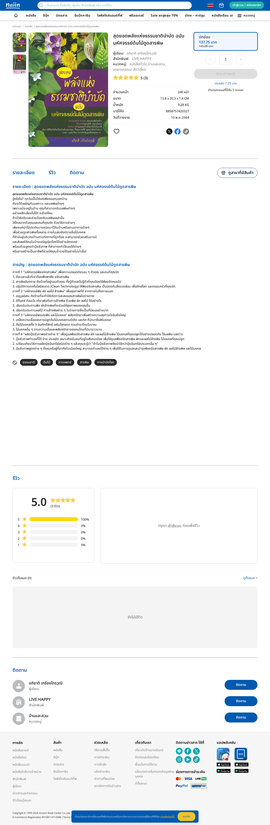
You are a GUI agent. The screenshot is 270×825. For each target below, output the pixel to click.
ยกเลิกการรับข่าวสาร (107, 786)
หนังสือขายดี (21, 750)
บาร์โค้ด (118, 111)
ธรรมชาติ (29, 362)
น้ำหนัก (118, 105)
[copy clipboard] (186, 131)
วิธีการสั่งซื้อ (102, 750)
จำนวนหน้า (120, 92)
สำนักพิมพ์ (19, 779)
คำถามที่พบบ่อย (104, 778)
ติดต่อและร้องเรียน (147, 757)
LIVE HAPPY (141, 58)
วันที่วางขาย (121, 117)
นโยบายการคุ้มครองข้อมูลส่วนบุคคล (154, 774)
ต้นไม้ (46, 362)
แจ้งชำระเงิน (102, 771)
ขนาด (117, 98)
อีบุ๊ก (46, 15)
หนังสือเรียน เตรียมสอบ (228, 15)
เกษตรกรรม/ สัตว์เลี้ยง (129, 69)
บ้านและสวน (156, 64)
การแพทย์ (65, 362)
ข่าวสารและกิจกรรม (25, 793)
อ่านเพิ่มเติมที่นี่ (167, 816)
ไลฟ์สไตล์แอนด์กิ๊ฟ (109, 15)
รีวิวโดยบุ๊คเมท (22, 800)
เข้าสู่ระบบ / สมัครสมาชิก (246, 5)
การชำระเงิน (102, 757)
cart (221, 5)
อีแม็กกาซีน (82, 15)
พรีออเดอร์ (136, 15)
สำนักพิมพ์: (121, 59)
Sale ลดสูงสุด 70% (164, 15)
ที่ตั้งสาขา (141, 783)
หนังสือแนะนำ (21, 764)
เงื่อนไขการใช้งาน (146, 764)
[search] (41, 5)
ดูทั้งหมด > (250, 578)
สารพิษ (84, 362)
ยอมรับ (186, 816)
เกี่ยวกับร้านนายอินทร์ (149, 750)
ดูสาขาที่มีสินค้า (240, 173)
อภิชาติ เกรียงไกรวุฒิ (142, 53)
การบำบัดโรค (105, 362)
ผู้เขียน (17, 786)
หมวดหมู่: (120, 64)
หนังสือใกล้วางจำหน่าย (27, 771)
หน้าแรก (17, 26)
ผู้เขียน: (118, 53)
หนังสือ (31, 15)
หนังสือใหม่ (19, 757)
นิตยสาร (62, 15)
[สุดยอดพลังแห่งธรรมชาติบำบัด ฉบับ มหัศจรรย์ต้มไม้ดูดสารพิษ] (169, 131)
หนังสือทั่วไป (138, 64)
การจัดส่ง (100, 764)
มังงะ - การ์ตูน (195, 15)
